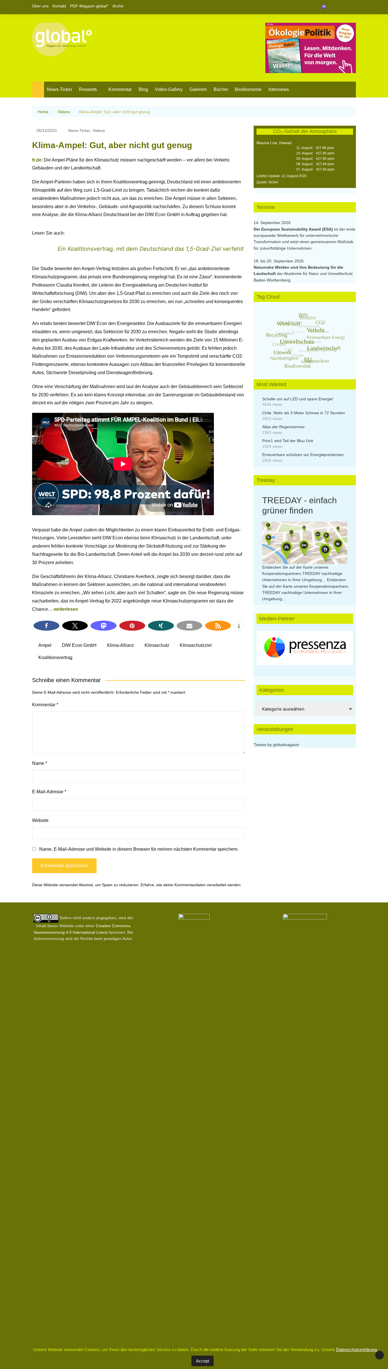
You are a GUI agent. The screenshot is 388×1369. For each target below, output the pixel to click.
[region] (304, 648)
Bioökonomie (248, 89)
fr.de (36, 160)
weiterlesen (66, 609)
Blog (143, 89)
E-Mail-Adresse (49, 791)
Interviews (278, 89)
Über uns (40, 6)
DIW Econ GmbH (79, 645)
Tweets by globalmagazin (276, 744)
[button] (46, 626)
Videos (99, 130)
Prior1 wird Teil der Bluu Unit (287, 440)
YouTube (351, 7)
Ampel (44, 645)
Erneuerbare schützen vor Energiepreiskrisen (303, 454)
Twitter (342, 7)
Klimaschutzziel (196, 645)
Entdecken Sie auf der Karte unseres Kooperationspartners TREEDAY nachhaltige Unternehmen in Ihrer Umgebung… (302, 573)
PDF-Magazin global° (89, 6)
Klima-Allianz (120, 645)
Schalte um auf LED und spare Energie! (297, 399)
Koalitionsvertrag (55, 657)
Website (40, 820)
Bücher (221, 89)
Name (39, 763)
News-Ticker (59, 89)
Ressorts (88, 89)
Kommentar (120, 89)
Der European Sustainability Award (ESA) (294, 229)
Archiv (118, 6)
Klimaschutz (157, 645)
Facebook (332, 7)
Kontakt (59, 6)
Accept (202, 1360)
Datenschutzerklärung (356, 1349)
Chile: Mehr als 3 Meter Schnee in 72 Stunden (303, 413)
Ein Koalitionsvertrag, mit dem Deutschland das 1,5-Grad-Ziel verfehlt (151, 248)
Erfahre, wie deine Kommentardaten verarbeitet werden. (191, 885)
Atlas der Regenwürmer (283, 426)
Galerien (198, 89)
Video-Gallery (169, 89)
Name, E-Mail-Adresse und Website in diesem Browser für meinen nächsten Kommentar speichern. (139, 849)
